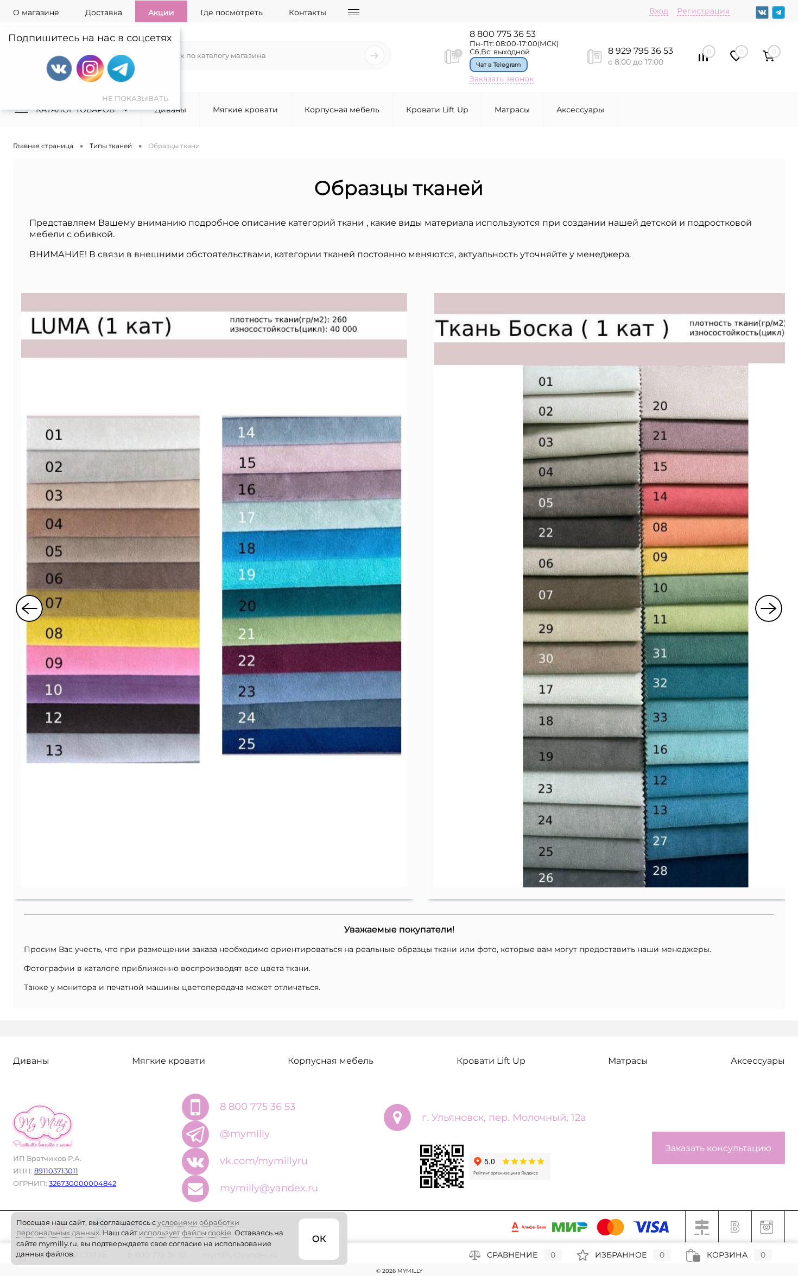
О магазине (36, 12)
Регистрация (703, 11)
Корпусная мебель (342, 110)
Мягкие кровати (245, 110)
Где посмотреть (231, 12)
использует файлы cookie (185, 1232)
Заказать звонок (502, 79)
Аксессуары (580, 110)
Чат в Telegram (498, 64)
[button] (29, 608)
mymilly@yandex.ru (269, 1188)
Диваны (170, 110)
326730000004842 (82, 1183)
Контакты (307, 12)
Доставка (103, 12)
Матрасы (512, 110)
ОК (319, 1239)
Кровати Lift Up (437, 110)
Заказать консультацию (718, 1148)
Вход (658, 11)
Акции (161, 12)
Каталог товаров (76, 110)
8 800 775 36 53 (503, 34)
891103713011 (56, 1170)
